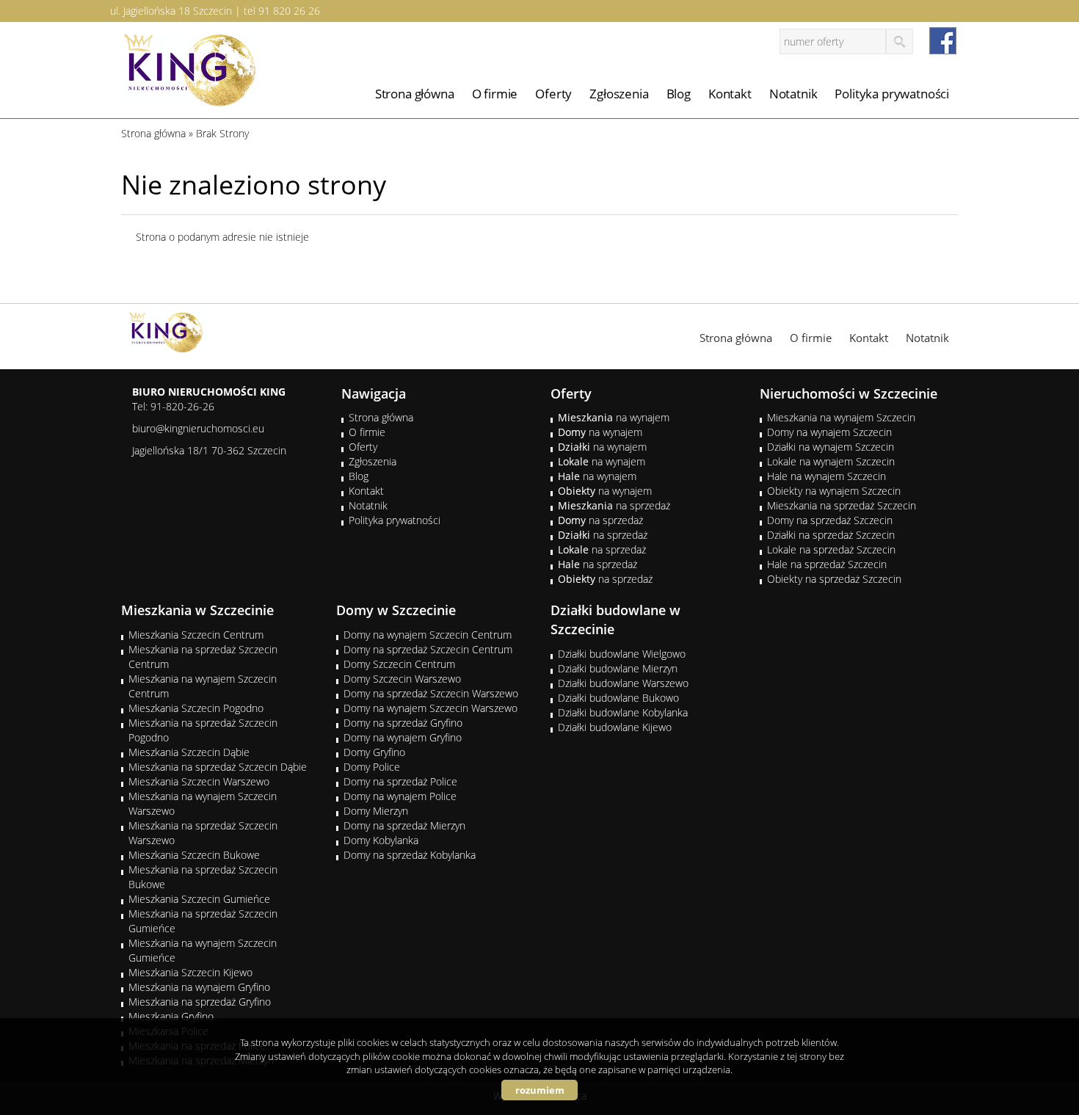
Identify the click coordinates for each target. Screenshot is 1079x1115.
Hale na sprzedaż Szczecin (827, 564)
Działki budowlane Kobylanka (623, 712)
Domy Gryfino (374, 752)
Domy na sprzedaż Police (400, 781)
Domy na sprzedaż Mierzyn (404, 825)
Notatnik (793, 93)
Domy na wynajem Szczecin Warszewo (430, 708)
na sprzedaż (614, 505)
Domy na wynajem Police (400, 796)
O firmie (495, 93)
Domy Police (372, 767)
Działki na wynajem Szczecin (830, 447)
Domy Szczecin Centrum (399, 664)
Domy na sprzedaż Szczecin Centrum (428, 649)
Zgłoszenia (618, 93)
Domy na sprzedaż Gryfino (403, 723)
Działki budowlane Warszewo (623, 683)
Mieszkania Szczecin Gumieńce (199, 899)
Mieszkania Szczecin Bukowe (194, 855)
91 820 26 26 (289, 11)
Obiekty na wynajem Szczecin (834, 491)
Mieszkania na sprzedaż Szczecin (841, 505)
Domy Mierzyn (376, 811)
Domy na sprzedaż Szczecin (830, 520)
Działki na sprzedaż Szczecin (831, 535)
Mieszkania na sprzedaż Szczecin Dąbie (217, 767)
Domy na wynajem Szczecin (829, 432)
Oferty (553, 93)
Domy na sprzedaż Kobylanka (410, 855)
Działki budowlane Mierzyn (617, 668)
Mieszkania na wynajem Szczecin (841, 417)
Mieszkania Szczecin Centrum (196, 635)
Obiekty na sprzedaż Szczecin (834, 579)
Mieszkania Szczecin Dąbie (189, 752)
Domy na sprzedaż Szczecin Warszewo (431, 693)
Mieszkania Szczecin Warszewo (198, 781)
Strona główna (414, 93)
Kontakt (730, 93)
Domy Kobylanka (381, 840)
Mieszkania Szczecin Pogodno (196, 708)
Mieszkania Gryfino (171, 1016)
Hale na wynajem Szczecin (826, 476)
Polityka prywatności (892, 93)
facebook (942, 40)
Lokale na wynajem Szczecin (831, 461)
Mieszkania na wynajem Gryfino (199, 987)
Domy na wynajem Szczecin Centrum (428, 635)
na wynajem (613, 417)
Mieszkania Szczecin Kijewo (190, 972)
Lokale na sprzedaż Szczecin (831, 549)
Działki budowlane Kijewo (615, 727)
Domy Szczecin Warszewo (402, 679)
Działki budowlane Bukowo (618, 698)
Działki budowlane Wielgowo (622, 654)
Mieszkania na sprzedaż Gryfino (199, 1002)
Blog (678, 93)
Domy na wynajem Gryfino (403, 737)
